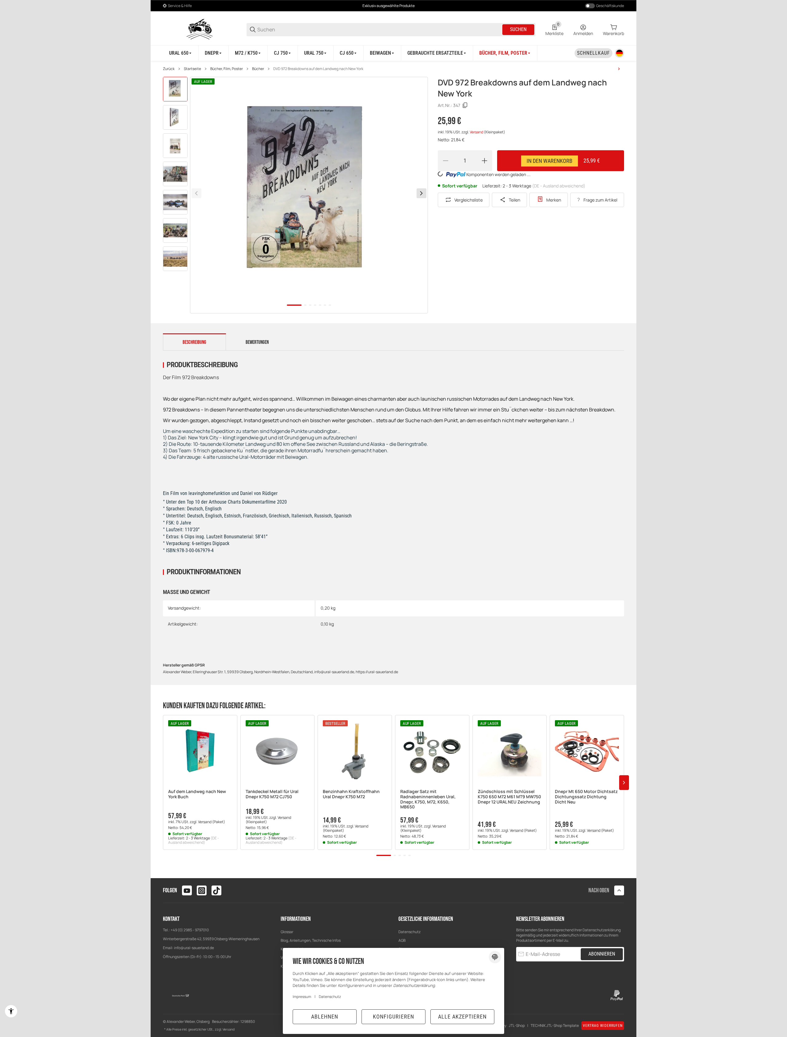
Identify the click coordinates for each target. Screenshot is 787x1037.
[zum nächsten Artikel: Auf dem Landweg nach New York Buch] (619, 69)
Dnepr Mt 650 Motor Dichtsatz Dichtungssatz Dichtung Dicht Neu (586, 796)
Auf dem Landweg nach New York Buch (197, 794)
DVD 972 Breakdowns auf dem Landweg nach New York (318, 69)
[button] (200, 752)
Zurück (169, 69)
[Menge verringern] (445, 160)
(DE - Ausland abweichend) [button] (558, 186)
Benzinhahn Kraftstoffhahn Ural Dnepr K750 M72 (351, 794)
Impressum (302, 996)
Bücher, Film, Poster (226, 69)
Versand (477, 132)
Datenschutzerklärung (602, 930)
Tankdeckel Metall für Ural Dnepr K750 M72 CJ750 (272, 794)
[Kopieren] (465, 105)
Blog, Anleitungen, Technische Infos (311, 940)
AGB (401, 940)
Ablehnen (324, 1016)
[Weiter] (421, 193)
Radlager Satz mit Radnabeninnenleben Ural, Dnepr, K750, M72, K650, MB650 (428, 799)
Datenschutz (409, 931)
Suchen (518, 29)
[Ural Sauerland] (200, 29)
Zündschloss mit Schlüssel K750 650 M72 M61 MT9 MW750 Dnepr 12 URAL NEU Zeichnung (509, 796)
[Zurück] (196, 193)
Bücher (258, 69)
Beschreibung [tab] (194, 342)
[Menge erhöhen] (484, 160)
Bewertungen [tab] (257, 342)
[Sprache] (619, 53)
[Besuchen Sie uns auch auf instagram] (202, 890)
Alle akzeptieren (462, 1016)
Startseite (192, 69)
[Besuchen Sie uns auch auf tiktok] (216, 890)
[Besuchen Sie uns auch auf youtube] (187, 890)
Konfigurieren (393, 1016)
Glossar (287, 931)
